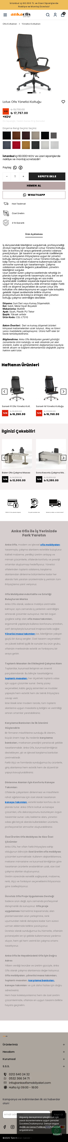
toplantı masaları (16, 678)
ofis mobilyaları (50, 544)
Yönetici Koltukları (31, 23)
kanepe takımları (16, 802)
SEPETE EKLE (47, 176)
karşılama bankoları (41, 980)
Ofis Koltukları (10, 23)
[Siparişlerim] (55, 15)
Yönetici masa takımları (20, 633)
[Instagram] (13, 1127)
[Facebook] (5, 1127)
